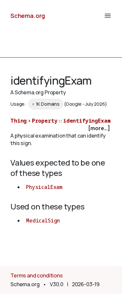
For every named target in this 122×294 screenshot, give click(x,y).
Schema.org (27, 16)
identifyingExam (87, 120)
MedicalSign (43, 220)
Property (45, 120)
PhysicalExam (44, 187)
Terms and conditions (36, 275)
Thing (18, 120)
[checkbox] (61, 128)
